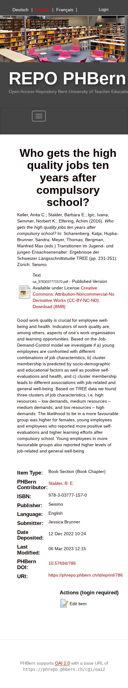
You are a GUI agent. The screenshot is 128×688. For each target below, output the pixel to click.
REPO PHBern (67, 78)
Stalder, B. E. (61, 483)
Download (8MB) (49, 306)
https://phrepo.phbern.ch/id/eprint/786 (85, 575)
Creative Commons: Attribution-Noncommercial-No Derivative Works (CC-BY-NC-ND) (73, 294)
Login (103, 9)
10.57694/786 (62, 563)
